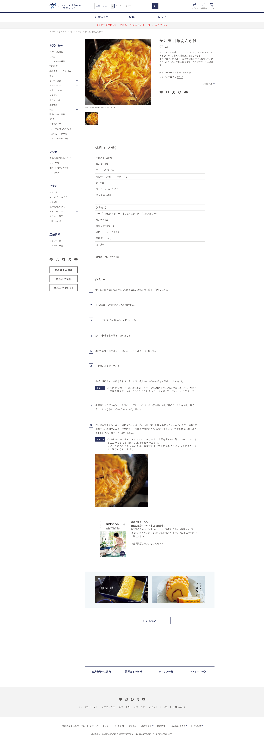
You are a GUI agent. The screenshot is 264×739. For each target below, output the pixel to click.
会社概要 (132, 726)
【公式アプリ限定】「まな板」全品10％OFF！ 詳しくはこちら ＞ (132, 25)
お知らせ (53, 192)
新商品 (52, 56)
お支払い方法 (108, 707)
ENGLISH (196, 726)
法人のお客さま (178, 726)
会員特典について (57, 207)
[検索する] (155, 6)
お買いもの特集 (56, 52)
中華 (179, 72)
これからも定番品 (57, 61)
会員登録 (203, 8)
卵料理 (180, 77)
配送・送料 (124, 707)
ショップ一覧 (55, 241)
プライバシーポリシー (100, 726)
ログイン (194, 8)
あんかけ (187, 72)
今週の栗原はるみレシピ (60, 158)
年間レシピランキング (59, 168)
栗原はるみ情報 (133, 671)
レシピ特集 (54, 163)
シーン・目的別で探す (59, 138)
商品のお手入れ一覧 (58, 133)
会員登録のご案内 (101, 671)
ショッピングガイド (58, 197)
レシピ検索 (54, 172)
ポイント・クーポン (158, 707)
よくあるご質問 (56, 216)
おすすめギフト (56, 124)
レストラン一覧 (56, 245)
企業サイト (146, 726)
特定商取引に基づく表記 (73, 726)
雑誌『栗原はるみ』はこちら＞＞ (147, 543)
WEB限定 (54, 66)
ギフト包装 (139, 707)
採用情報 (161, 726)
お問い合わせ (55, 221)
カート (212, 8)
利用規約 (119, 726)
